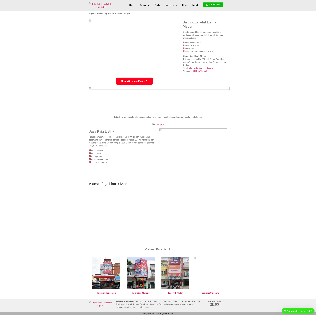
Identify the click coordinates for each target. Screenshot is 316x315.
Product (158, 5)
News (184, 5)
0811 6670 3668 (200, 71)
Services (170, 5)
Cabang (143, 5)
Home (132, 5)
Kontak (195, 5)
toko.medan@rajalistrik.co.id (201, 68)
